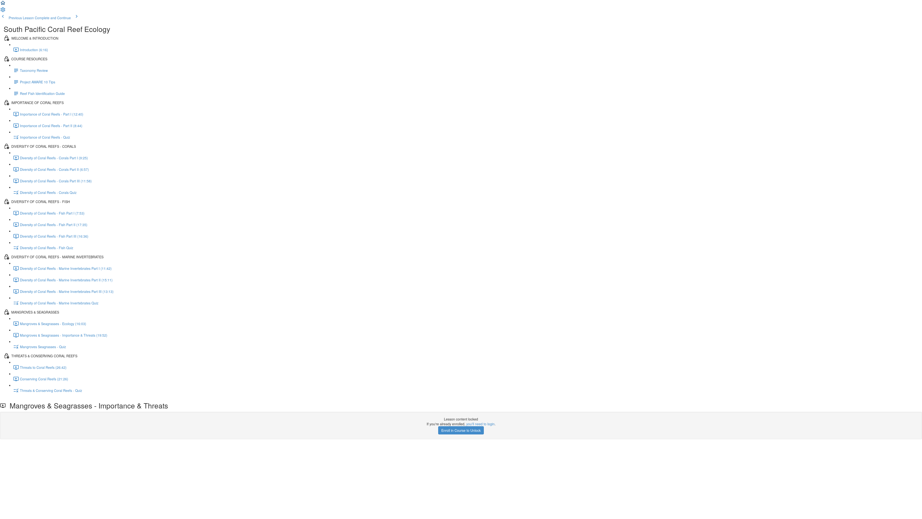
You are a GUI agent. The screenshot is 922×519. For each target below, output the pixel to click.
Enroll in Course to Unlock (461, 430)
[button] (3, 4)
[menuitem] (3, 11)
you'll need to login (480, 423)
